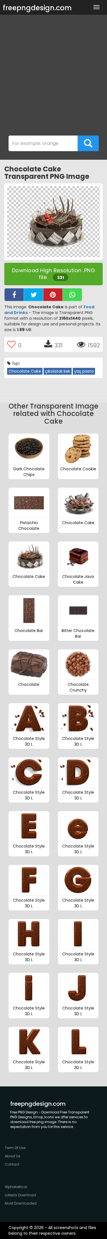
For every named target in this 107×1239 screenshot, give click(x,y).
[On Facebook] (14, 294)
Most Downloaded (21, 1203)
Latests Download (20, 1195)
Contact (12, 1164)
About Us (12, 1156)
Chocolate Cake (25, 371)
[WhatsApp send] (72, 294)
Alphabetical (16, 1186)
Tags (15, 363)
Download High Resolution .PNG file (53, 274)
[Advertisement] (53, 76)
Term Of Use (15, 1147)
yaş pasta (84, 371)
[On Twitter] (33, 294)
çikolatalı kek (57, 371)
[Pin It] (53, 294)
